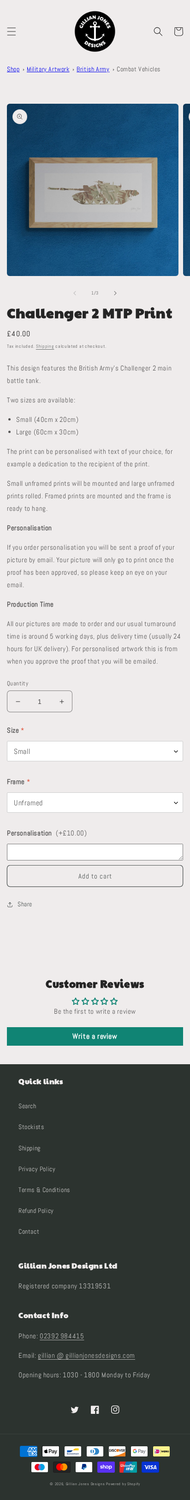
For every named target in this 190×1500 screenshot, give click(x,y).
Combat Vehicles (138, 69)
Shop (13, 69)
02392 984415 (62, 1335)
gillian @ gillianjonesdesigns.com (86, 1355)
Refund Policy (36, 1210)
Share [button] (25, 904)
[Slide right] (115, 293)
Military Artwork (48, 69)
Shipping (45, 346)
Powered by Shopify (123, 1483)
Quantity (17, 683)
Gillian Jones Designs (85, 1483)
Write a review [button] (94, 1036)
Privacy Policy (36, 1169)
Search (27, 1106)
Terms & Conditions (44, 1190)
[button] (11, 31)
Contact (28, 1231)
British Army (93, 69)
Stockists (31, 1127)
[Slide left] (75, 293)
